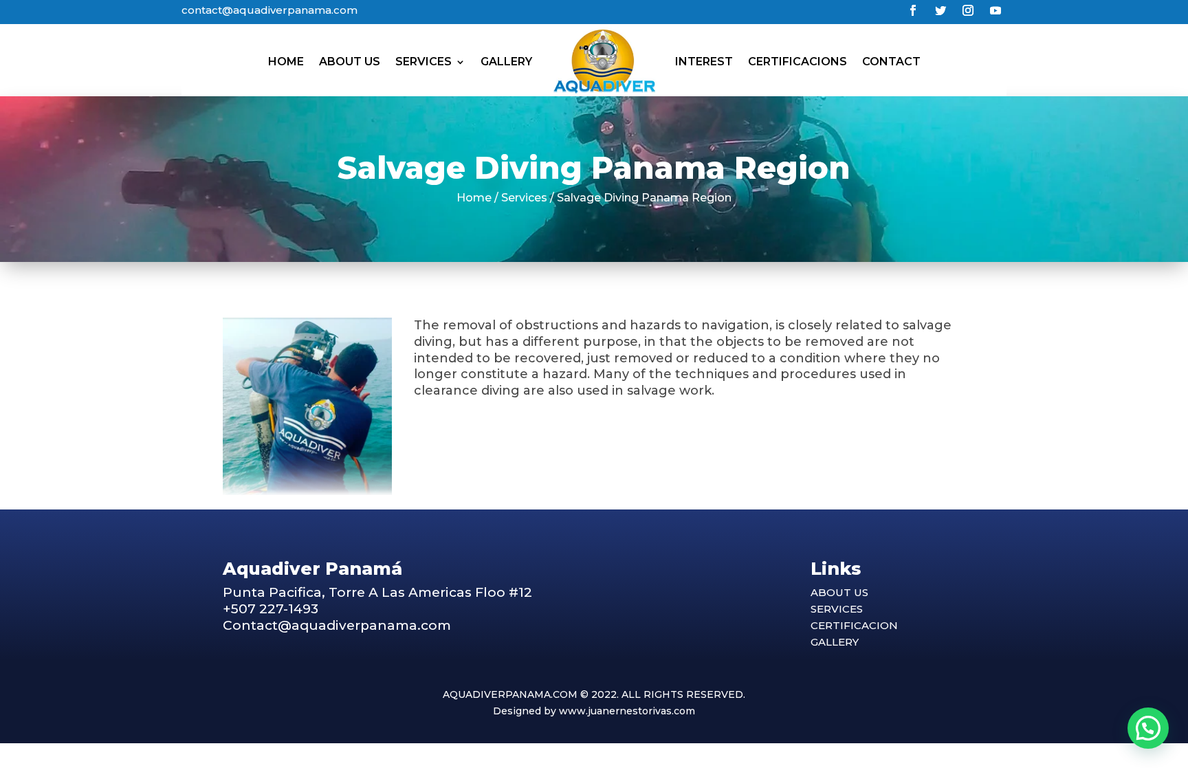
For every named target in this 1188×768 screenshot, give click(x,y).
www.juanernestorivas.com (627, 711)
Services (423, 61)
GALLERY (835, 641)
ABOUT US (839, 592)
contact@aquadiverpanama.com (270, 10)
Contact (891, 61)
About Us (349, 61)
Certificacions (797, 61)
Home (286, 61)
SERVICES (837, 608)
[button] (1148, 728)
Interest (704, 61)
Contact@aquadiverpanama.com (337, 625)
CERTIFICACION (854, 625)
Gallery (506, 61)
